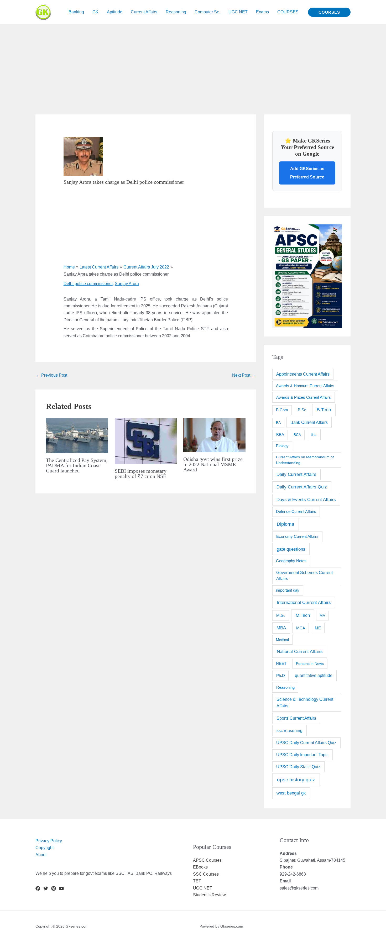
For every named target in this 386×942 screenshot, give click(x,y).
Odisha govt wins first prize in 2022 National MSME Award (213, 464)
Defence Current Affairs (296, 511)
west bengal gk (291, 793)
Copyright (44, 847)
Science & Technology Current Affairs (305, 702)
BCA (297, 435)
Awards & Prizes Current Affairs (303, 397)
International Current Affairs (304, 602)
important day (287, 590)
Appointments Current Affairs (303, 374)
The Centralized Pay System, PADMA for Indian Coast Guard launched (77, 465)
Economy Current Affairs (297, 536)
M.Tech (303, 615)
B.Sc (302, 410)
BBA (280, 434)
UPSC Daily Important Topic (302, 754)
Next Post (243, 375)
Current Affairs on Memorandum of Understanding (305, 460)
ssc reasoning (289, 730)
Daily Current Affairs (296, 474)
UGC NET (202, 888)
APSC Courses (207, 860)
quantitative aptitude (313, 675)
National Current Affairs (300, 651)
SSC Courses (206, 874)
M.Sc (280, 615)
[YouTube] (61, 888)
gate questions (291, 549)
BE (313, 434)
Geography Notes (291, 561)
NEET (281, 663)
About (40, 854)
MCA (300, 628)
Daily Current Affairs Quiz (302, 487)
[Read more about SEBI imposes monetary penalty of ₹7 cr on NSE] (146, 440)
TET (197, 881)
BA (278, 422)
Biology (282, 446)
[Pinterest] (53, 888)
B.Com (282, 410)
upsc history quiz (296, 779)
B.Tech (324, 409)
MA (322, 615)
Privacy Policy (48, 841)
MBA (281, 627)
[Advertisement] (157, 61)
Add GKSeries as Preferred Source (307, 172)
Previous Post (51, 375)
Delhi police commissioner (88, 283)
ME (318, 628)
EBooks (200, 867)
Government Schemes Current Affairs (304, 575)
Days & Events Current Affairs (306, 499)
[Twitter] (45, 888)
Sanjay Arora (127, 283)
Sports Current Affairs (296, 718)
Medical (282, 640)
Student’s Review (209, 895)
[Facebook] (37, 888)
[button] (329, 12)
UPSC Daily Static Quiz (298, 767)
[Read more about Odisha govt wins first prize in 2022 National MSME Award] (214, 435)
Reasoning (285, 687)
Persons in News (310, 663)
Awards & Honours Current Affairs (305, 386)
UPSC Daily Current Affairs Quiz (306, 742)
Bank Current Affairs (309, 422)
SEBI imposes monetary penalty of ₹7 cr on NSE (140, 473)
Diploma (285, 524)
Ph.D (280, 675)
